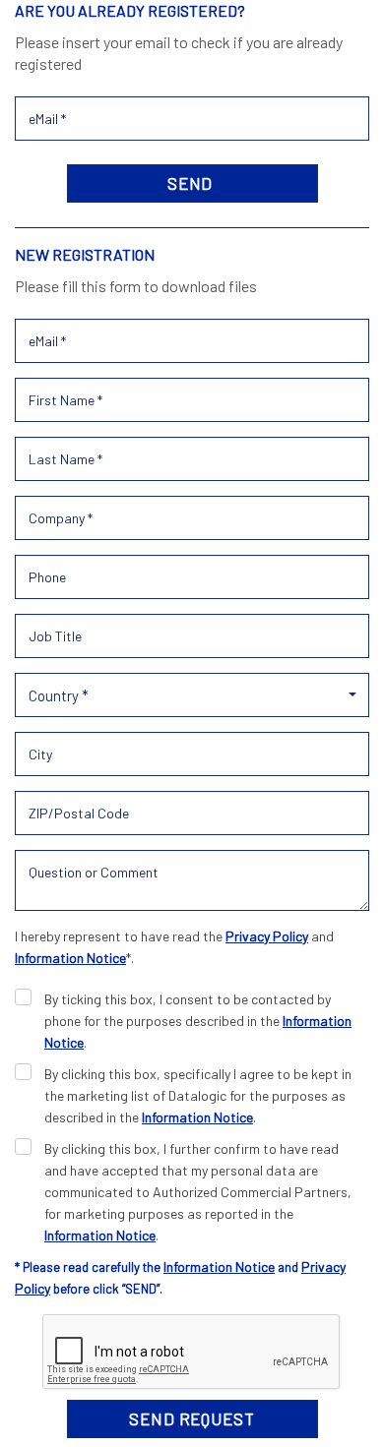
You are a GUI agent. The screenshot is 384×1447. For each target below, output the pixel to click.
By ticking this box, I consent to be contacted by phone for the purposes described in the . (198, 1021)
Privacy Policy (266, 936)
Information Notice (70, 957)
